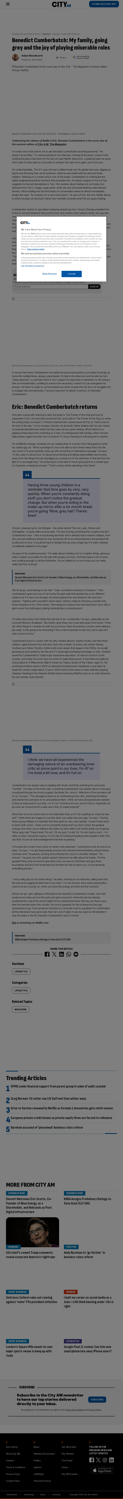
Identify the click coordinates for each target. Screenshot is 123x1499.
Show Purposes (49, 274)
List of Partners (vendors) (32, 266)
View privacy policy (36, 249)
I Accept (71, 274)
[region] (61, 249)
